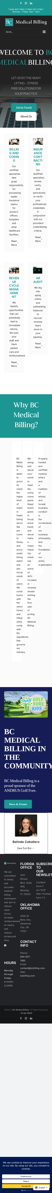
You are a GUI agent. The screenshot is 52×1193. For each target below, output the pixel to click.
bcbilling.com (27, 975)
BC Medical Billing (20, 1010)
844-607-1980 (17, 9)
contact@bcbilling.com (32, 968)
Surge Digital (26, 1013)
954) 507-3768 (35, 9)
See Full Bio (24, 848)
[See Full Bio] (33, 848)
